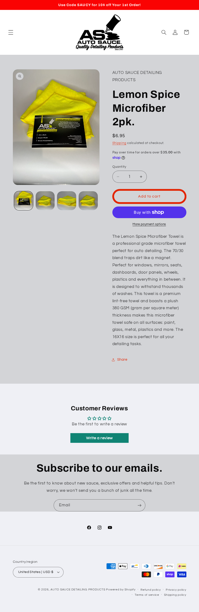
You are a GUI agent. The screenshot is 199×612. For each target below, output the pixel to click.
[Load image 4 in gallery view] (88, 200)
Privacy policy (176, 589)
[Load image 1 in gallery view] (23, 200)
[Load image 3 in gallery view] (66, 200)
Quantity (119, 166)
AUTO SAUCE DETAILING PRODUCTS (77, 589)
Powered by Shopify (120, 589)
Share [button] (122, 359)
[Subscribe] (139, 505)
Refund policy (151, 589)
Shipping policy (175, 595)
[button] (10, 32)
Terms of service (147, 595)
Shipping (119, 143)
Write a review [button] (99, 438)
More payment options (149, 224)
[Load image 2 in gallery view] (45, 200)
